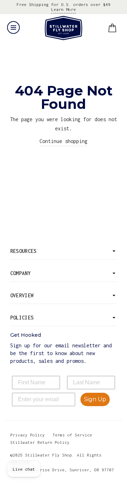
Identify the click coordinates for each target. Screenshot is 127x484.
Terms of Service (72, 435)
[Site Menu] (13, 27)
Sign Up (95, 399)
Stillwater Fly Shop (64, 28)
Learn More (63, 9)
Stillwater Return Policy (39, 442)
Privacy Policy (27, 435)
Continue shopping (63, 141)
